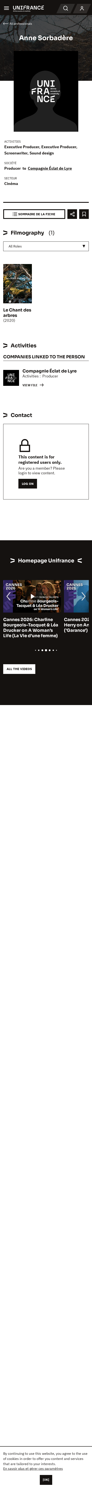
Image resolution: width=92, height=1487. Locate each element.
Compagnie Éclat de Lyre (50, 168)
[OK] (46, 1480)
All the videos (19, 669)
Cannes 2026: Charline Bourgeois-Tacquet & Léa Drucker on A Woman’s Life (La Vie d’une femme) (30, 627)
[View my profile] (82, 8)
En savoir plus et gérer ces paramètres (33, 1468)
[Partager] (72, 214)
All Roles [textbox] (15, 246)
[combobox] (46, 246)
